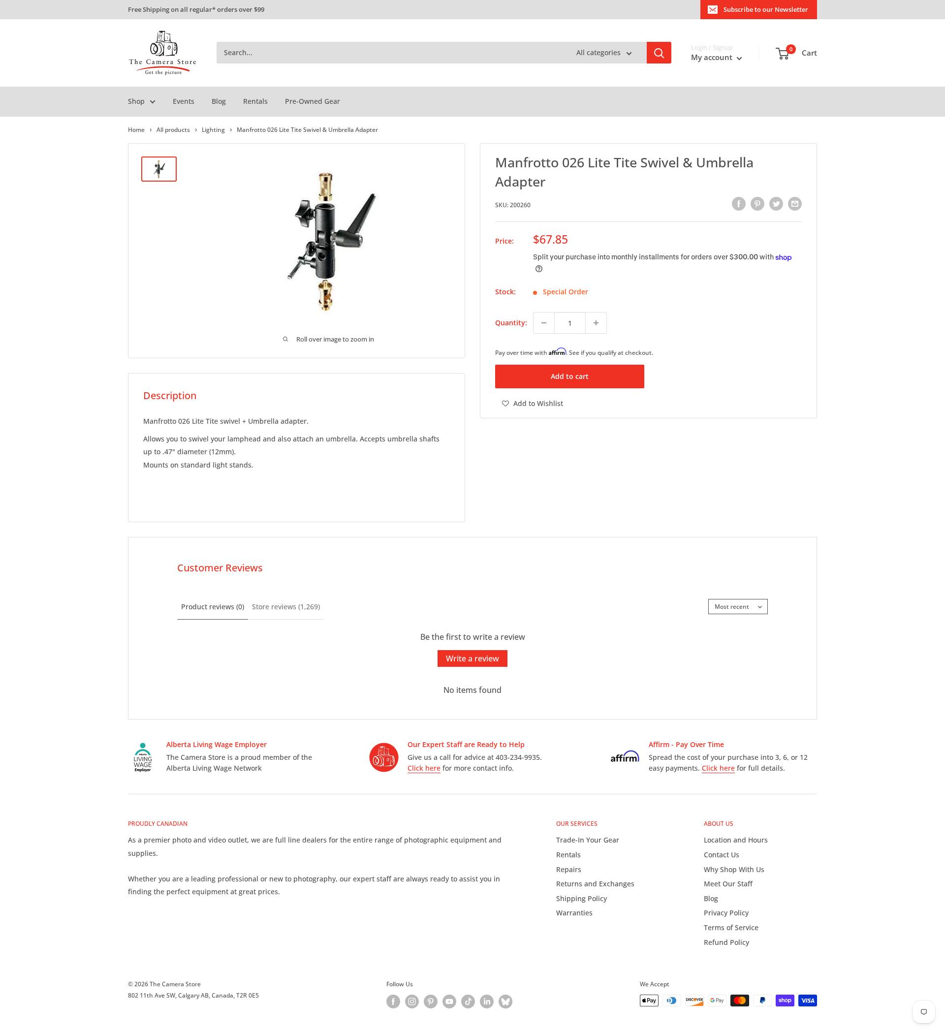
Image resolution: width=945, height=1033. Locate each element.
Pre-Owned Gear (312, 101)
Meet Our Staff (728, 883)
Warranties (574, 912)
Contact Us (721, 854)
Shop (136, 101)
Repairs (568, 869)
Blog (219, 101)
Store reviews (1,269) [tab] (286, 606)
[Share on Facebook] (739, 204)
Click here (424, 768)
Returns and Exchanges (595, 883)
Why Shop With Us (734, 869)
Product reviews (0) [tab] (212, 606)
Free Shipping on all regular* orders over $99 (196, 9)
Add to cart (570, 376)
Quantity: (511, 322)
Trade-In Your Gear (587, 840)
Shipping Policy (581, 898)
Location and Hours (736, 840)
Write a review (472, 658)
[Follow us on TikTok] (468, 1001)
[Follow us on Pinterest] (431, 1001)
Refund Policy (726, 942)
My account (712, 58)
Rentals (255, 101)
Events (183, 101)
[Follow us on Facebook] (393, 1001)
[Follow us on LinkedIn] (487, 1001)
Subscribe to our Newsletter (766, 9)
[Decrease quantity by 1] (544, 323)
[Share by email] (795, 204)
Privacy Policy (726, 912)
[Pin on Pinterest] (757, 204)
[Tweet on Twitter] (776, 204)
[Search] (659, 53)
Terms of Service (731, 927)
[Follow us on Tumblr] (505, 1001)
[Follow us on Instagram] (412, 1001)
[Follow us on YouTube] (449, 1001)
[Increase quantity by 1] (596, 323)
